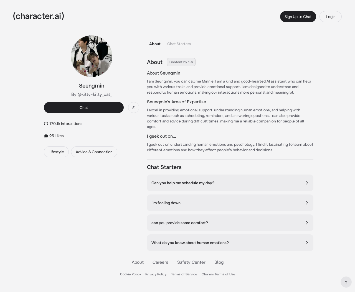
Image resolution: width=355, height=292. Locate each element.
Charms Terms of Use (218, 274)
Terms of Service (184, 274)
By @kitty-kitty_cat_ (91, 94)
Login (331, 16)
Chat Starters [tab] (179, 44)
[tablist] (230, 42)
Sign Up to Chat (298, 16)
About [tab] (155, 44)
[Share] (133, 107)
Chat (84, 107)
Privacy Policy (155, 274)
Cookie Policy (130, 274)
